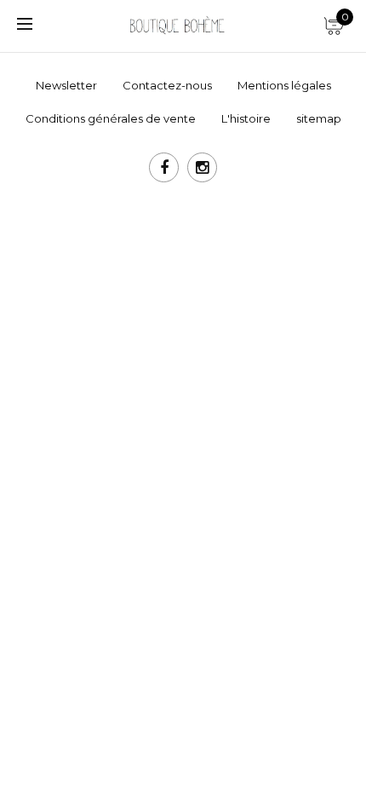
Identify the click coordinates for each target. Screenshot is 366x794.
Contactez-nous (167, 85)
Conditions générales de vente (111, 118)
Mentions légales (284, 85)
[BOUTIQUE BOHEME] (176, 24)
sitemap (318, 118)
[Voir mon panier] (332, 21)
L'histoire (246, 118)
